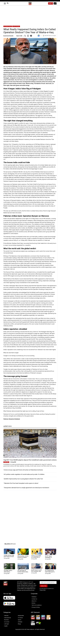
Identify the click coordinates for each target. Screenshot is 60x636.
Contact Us (34, 599)
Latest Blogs (16, 26)
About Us (34, 601)
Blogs (19, 624)
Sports (19, 619)
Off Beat (20, 622)
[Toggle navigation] (4, 3)
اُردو (55, 3)
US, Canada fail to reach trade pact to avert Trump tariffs (50, 572)
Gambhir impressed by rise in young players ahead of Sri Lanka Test (23, 479)
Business (6, 619)
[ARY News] (30, 3)
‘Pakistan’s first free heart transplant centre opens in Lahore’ (21, 483)
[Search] (7, 3)
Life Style (6, 624)
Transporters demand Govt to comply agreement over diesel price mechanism (26, 487)
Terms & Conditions (37, 605)
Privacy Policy (43, 590)
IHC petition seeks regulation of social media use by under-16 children (24, 474)
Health (6, 626)
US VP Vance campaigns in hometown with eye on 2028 (50, 558)
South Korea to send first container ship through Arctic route (36, 571)
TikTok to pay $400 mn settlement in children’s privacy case (36, 557)
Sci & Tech (6, 622)
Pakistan (6, 615)
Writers (33, 603)
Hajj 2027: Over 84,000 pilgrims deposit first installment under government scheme (30, 460)
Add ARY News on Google (50, 35)
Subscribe (43, 586)
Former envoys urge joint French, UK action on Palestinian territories (23, 470)
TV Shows (20, 617)
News (7, 426)
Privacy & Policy (36, 607)
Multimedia (21, 615)
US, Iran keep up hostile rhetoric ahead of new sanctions (23, 572)
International (7, 26)
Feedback (34, 596)
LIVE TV (51, 3)
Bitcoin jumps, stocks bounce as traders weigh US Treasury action (23, 558)
